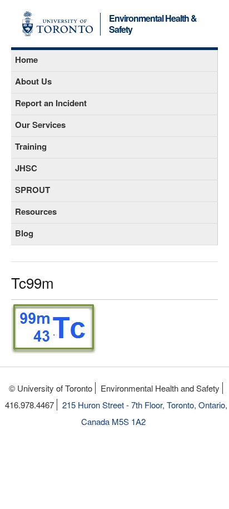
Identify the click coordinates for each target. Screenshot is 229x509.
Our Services (40, 124)
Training (31, 146)
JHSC (26, 168)
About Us (33, 81)
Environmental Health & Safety (153, 24)
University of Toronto (57, 23)
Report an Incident (51, 103)
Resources (36, 211)
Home (26, 59)
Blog (24, 233)
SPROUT (32, 190)
